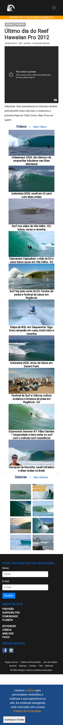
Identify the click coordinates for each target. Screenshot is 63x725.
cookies (30, 690)
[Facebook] (4, 650)
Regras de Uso (11, 662)
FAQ (41, 666)
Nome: (5, 568)
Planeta (7, 620)
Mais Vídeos (40, 126)
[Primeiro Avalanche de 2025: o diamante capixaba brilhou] (43, 508)
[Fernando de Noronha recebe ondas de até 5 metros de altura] (43, 542)
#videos (20, 24)
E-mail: (5, 581)
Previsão (8, 608)
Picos (5, 637)
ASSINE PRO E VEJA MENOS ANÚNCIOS (32, 17)
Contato (32, 666)
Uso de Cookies (50, 662)
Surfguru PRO (11, 612)
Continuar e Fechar (14, 719)
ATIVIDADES (9, 626)
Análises (8, 633)
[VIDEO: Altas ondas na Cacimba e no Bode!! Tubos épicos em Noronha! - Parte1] (43, 525)
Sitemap (22, 666)
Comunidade (10, 616)
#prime (9, 24)
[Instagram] (11, 650)
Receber (8, 595)
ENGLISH (49, 666)
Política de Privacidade (27, 711)
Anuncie (13, 666)
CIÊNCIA (6, 629)
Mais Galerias (40, 477)
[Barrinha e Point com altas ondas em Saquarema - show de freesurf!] (20, 508)
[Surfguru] (11, 7)
